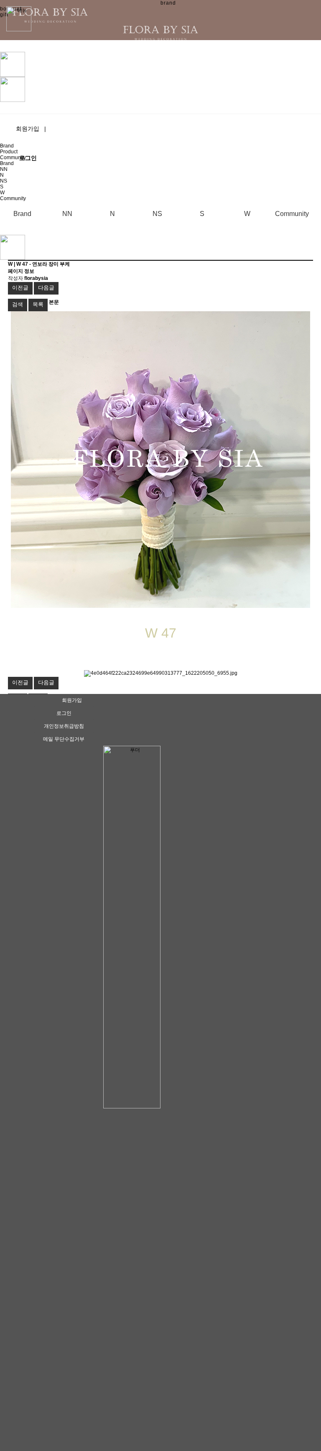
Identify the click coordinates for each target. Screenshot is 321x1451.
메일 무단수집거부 (63, 739)
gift (4, 15)
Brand (7, 146)
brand (168, 3)
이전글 (20, 288)
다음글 (46, 288)
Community (13, 157)
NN (4, 169)
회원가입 (31, 128)
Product (9, 152)
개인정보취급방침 (64, 726)
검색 (17, 304)
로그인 (63, 713)
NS (3, 181)
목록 (38, 304)
